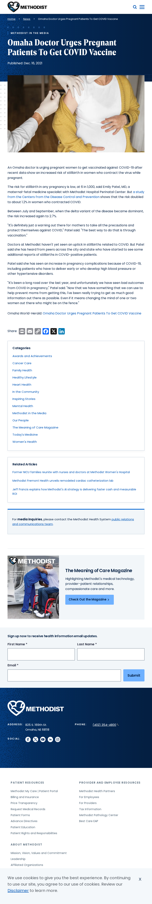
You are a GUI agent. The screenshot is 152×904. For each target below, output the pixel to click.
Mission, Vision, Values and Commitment (39, 853)
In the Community (25, 392)
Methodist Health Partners (97, 791)
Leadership (18, 859)
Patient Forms (20, 815)
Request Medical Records (28, 809)
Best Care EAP (88, 821)
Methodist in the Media (29, 413)
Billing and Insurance (25, 797)
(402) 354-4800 (104, 725)
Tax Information (90, 809)
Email (20, 665)
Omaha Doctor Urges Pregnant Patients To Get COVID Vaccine (92, 313)
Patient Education (23, 827)
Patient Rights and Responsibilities (34, 833)
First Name (25, 644)
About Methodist (26, 844)
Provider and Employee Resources (110, 783)
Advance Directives (24, 821)
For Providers (88, 803)
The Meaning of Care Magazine (35, 427)
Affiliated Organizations (27, 865)
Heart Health (21, 384)
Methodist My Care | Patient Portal (34, 791)
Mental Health (22, 406)
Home (11, 19)
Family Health (22, 370)
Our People (20, 420)
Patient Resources (27, 783)
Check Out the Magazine (87, 599)
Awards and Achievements (32, 356)
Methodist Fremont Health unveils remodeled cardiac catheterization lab (62, 481)
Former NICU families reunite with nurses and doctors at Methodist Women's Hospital (71, 472)
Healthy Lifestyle (24, 377)
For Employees (89, 797)
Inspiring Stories (23, 399)
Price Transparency (24, 803)
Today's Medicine (25, 434)
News (26, 19)
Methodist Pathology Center (98, 815)
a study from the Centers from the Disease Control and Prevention (76, 194)
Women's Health (24, 442)
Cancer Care (21, 363)
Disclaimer (18, 890)
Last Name (94, 644)
